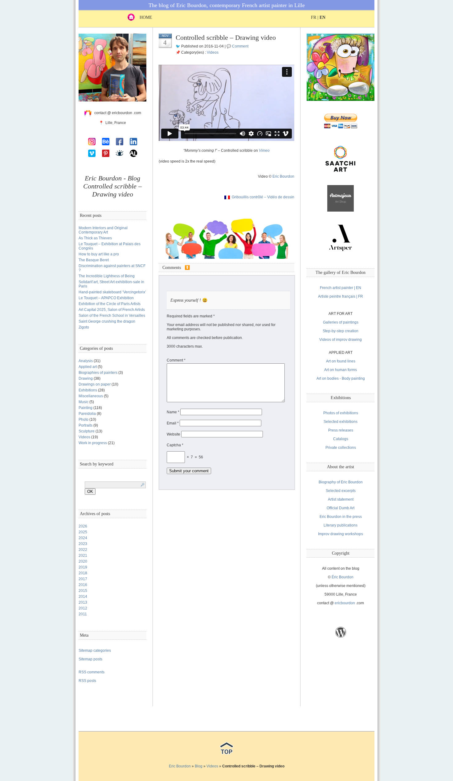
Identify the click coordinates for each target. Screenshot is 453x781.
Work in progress (93, 443)
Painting (85, 408)
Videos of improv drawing (340, 339)
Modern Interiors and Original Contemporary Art (103, 230)
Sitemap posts (90, 659)
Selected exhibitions (340, 421)
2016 (83, 585)
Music (83, 402)
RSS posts (87, 681)
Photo (83, 419)
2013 (83, 602)
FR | (318, 17)
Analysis (86, 361)
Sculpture (87, 431)
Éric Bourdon (342, 577)
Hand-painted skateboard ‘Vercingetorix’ (112, 292)
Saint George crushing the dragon (107, 321)
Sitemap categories (95, 650)
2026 (83, 526)
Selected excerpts (341, 491)
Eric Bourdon (283, 176)
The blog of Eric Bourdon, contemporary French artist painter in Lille (227, 5)
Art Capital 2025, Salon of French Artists (112, 310)
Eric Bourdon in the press (341, 516)
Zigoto (84, 327)
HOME (143, 17)
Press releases (340, 430)
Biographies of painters (98, 372)
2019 (83, 567)
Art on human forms (340, 370)
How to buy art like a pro (99, 254)
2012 (83, 608)
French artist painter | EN (340, 288)
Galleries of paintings (340, 322)
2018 (83, 573)
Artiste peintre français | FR (340, 296)
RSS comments (91, 672)
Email (173, 423)
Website (173, 434)
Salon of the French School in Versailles (112, 315)
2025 (83, 532)
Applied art (88, 367)
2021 (83, 555)
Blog (198, 766)
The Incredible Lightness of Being (107, 276)
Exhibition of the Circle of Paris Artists (110, 304)
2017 (83, 579)
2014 (83, 596)
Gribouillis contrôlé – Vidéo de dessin (263, 197)
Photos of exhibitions (340, 413)
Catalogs (340, 439)
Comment (240, 46)
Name (173, 412)
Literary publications (340, 525)
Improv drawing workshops (340, 534)
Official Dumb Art (340, 508)
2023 (83, 544)
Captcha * (175, 445)
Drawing (86, 378)
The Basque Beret (94, 260)
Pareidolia (87, 413)
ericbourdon (345, 603)
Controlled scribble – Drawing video (226, 37)
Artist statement (340, 499)
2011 (83, 614)
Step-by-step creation (340, 331)
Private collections (340, 447)
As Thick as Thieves (95, 238)
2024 (83, 538)
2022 (83, 550)
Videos (84, 437)
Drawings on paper (95, 384)
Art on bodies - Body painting (340, 378)
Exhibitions (88, 390)
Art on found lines (340, 361)
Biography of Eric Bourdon (341, 482)
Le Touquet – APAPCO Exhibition (106, 298)
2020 (83, 561)
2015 (83, 591)
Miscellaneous (91, 396)
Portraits (85, 425)
